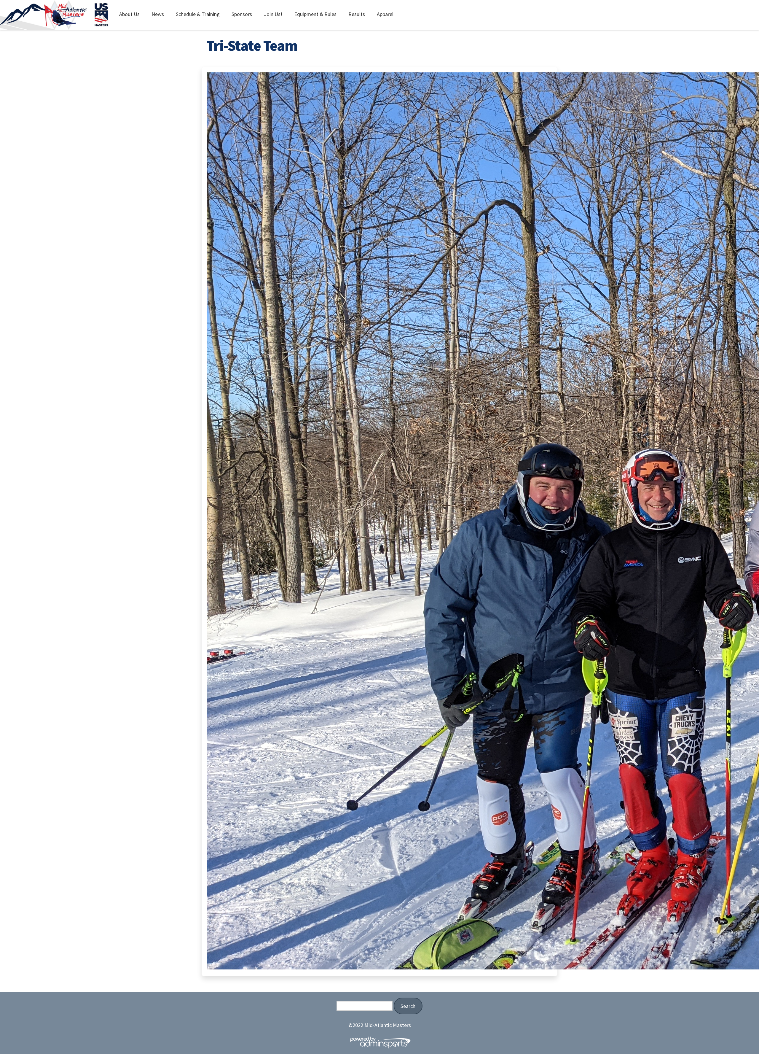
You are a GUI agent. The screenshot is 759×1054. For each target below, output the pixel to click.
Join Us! (273, 14)
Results (356, 14)
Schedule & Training (198, 14)
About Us (129, 14)
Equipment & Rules (315, 14)
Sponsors (242, 14)
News (158, 14)
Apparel (385, 14)
